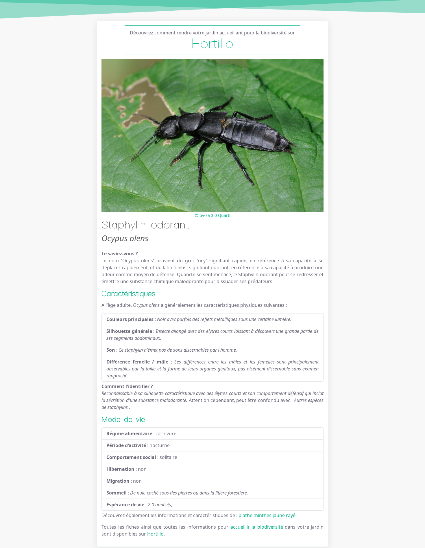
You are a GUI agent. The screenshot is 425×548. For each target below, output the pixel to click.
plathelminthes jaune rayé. (268, 515)
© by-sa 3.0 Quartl (212, 215)
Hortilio (155, 534)
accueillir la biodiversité (257, 527)
